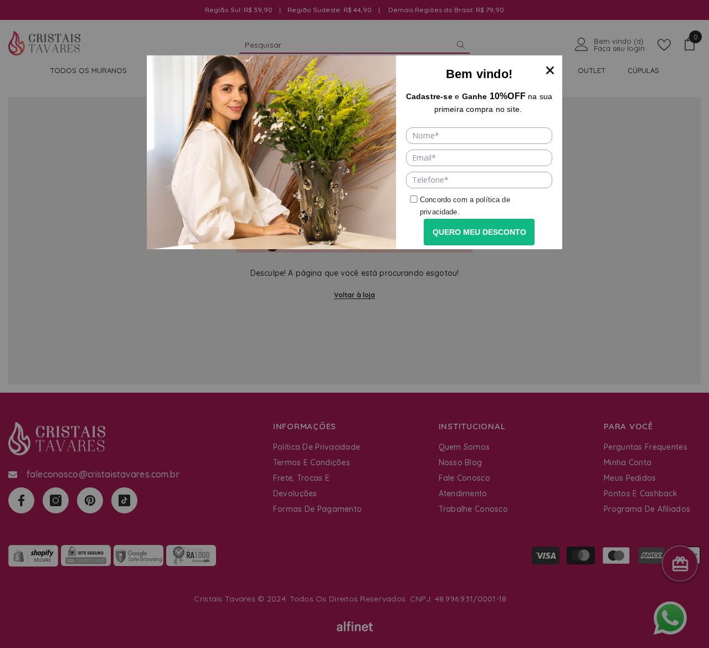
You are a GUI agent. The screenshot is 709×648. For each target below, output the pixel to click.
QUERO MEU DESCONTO (479, 232)
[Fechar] (550, 67)
